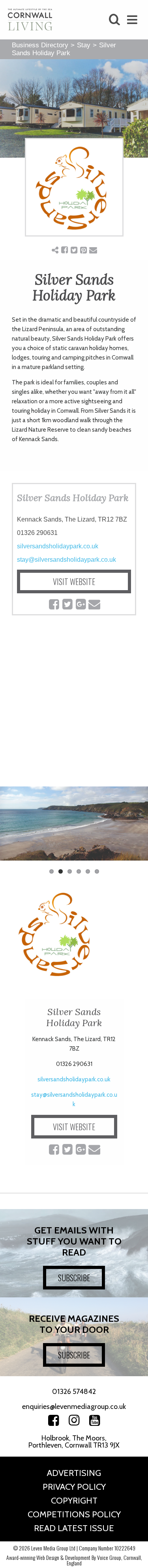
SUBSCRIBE (74, 1278)
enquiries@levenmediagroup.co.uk (74, 1406)
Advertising (74, 1473)
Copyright (74, 1500)
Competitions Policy (74, 1514)
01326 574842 (74, 1391)
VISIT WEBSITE (74, 581)
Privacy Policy (74, 1486)
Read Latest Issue (74, 1528)
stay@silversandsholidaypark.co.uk (66, 559)
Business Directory (40, 45)
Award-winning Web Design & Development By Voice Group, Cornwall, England (74, 1560)
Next (136, 827)
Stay (83, 45)
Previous (12, 827)
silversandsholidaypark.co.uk (57, 546)
